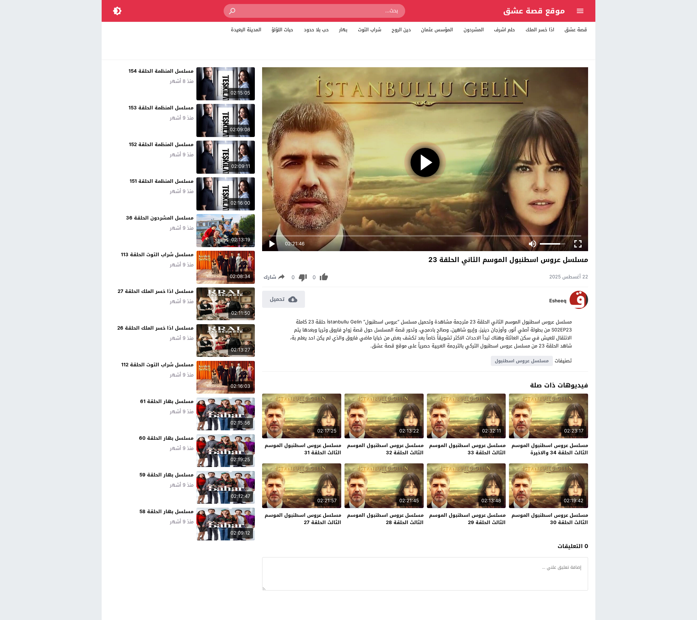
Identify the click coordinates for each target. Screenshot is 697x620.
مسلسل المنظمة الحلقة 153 (161, 107)
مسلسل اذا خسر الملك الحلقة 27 (155, 291)
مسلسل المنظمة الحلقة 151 (161, 181)
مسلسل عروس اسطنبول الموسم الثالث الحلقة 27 (303, 519)
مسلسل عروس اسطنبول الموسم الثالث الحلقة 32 (385, 449)
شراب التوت (369, 29)
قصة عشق (575, 29)
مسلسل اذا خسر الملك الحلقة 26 (155, 328)
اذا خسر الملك (540, 29)
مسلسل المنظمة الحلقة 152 (161, 144)
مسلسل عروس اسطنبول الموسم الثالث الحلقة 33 (467, 449)
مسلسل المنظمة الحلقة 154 (161, 71)
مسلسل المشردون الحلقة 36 (159, 217)
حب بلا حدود (316, 29)
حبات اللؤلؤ (282, 29)
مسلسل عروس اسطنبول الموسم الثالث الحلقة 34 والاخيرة (549, 449)
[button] (233, 11)
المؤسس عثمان (437, 29)
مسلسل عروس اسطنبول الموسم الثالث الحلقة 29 (467, 519)
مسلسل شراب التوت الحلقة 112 (157, 364)
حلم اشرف (504, 29)
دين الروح (401, 29)
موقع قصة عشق (534, 11)
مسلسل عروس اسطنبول (522, 361)
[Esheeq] (579, 307)
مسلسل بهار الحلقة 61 (166, 401)
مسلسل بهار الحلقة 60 (166, 438)
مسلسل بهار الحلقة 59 (166, 474)
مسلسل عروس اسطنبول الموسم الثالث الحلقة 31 (303, 449)
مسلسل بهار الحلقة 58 (166, 511)
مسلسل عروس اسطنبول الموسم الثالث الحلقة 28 (385, 519)
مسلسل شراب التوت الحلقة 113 (157, 254)
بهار (343, 29)
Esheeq (557, 301)
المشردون (474, 29)
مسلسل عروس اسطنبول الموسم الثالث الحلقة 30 (549, 519)
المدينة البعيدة (246, 29)
